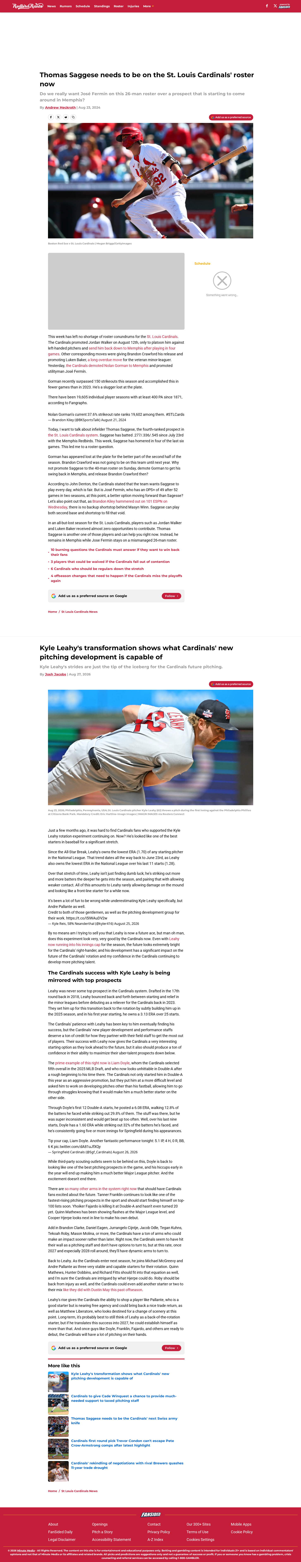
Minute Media (26, 1550)
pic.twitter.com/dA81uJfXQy (77, 1146)
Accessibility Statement (111, 1539)
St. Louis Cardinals (162, 336)
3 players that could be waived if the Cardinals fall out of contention (110, 562)
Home (52, 612)
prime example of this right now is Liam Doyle (92, 1063)
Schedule (83, 6)
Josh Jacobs (55, 674)
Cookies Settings (200, 1539)
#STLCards (175, 414)
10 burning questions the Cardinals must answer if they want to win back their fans (115, 552)
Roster (119, 6)
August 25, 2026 (126, 923)
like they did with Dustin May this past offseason (102, 1290)
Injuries (133, 6)
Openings (100, 1524)
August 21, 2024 (113, 420)
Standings (102, 6)
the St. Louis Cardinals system (73, 435)
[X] (275, 5)
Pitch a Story (102, 1532)
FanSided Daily (60, 1532)
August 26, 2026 (125, 1152)
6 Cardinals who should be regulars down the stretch (97, 569)
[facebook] (267, 5)
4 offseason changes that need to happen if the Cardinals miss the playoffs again (116, 578)
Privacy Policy (159, 1532)
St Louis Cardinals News (79, 612)
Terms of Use (198, 1532)
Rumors (66, 6)
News (51, 6)
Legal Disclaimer (62, 1539)
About (53, 1524)
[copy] (73, 117)
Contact (154, 1524)
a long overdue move (105, 360)
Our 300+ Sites (199, 1524)
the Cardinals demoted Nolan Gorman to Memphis (107, 365)
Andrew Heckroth (60, 107)
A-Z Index (155, 1539)
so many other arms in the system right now (101, 1189)
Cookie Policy (242, 1532)
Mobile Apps (241, 1524)
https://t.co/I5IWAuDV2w (86, 918)
